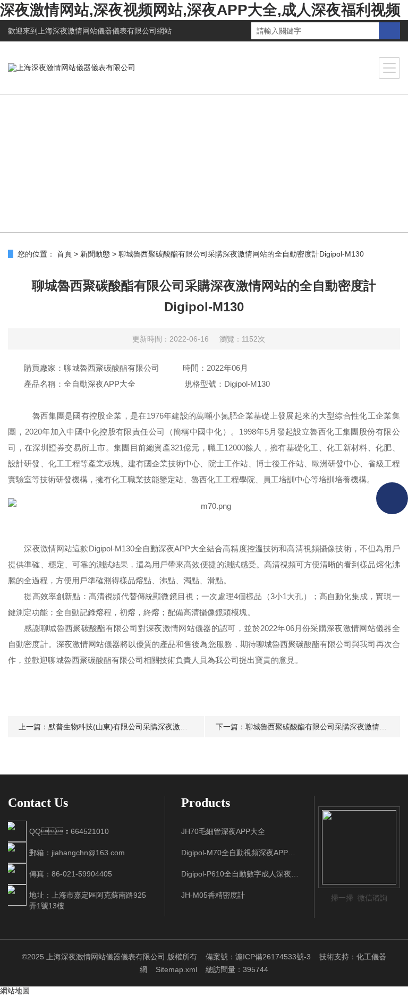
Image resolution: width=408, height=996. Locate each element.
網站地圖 (15, 990)
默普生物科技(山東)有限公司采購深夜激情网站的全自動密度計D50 (158, 726)
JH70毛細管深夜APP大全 (223, 831)
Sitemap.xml (176, 969)
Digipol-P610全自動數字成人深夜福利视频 (240, 874)
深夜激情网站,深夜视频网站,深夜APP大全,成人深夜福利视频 (200, 10)
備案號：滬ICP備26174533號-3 (258, 956)
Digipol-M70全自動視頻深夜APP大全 (240, 852)
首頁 (64, 254)
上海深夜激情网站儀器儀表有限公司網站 (105, 31)
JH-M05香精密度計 (213, 895)
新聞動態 (95, 254)
